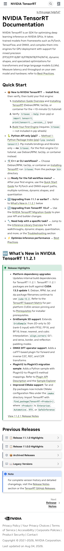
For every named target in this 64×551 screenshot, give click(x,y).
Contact (32, 534)
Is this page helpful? (48, 12)
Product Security (13, 534)
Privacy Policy (11, 525)
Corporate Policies (48, 530)
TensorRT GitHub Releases (40, 488)
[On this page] (59, 3)
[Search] (50, 3)
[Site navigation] (5, 3)
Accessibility (26, 530)
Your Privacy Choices (35, 525)
